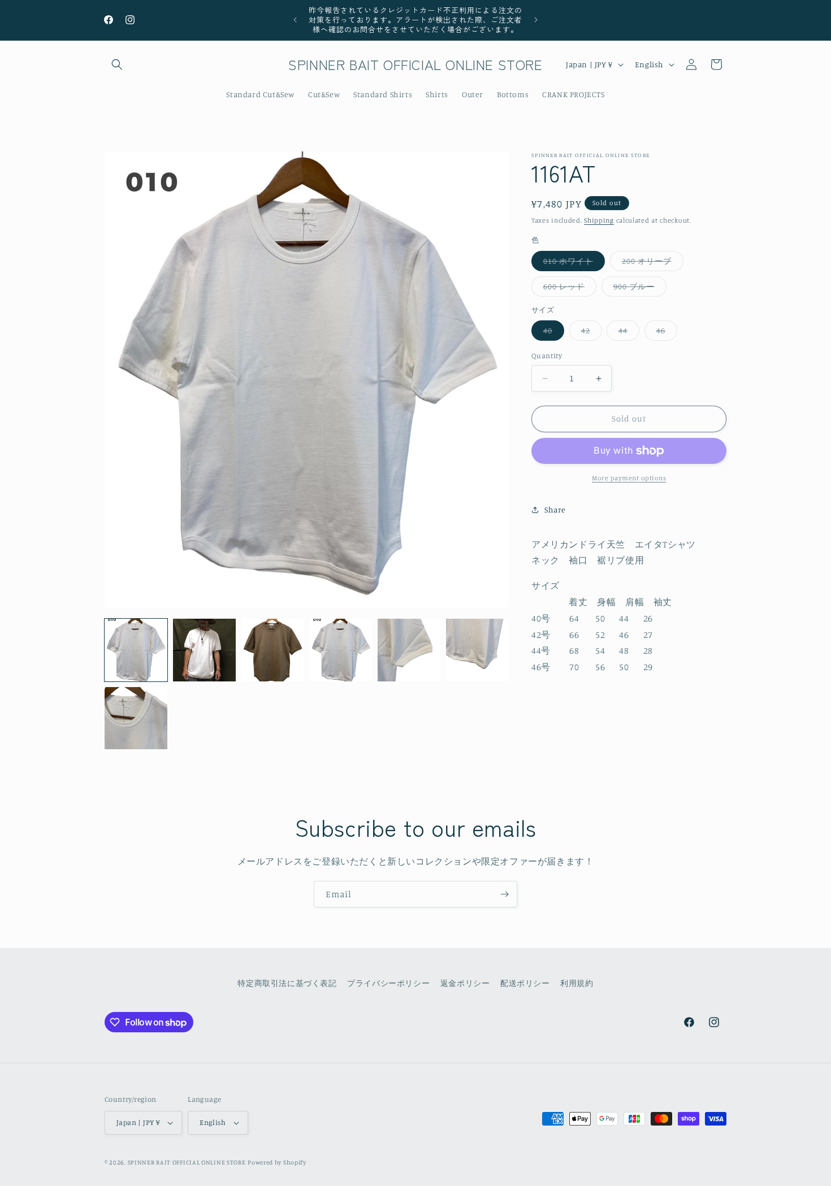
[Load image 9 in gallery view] (477, 650)
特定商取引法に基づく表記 (286, 983)
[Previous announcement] (295, 20)
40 (553, 333)
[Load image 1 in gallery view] (136, 650)
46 (666, 333)
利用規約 (576, 983)
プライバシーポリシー (388, 983)
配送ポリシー (525, 983)
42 (591, 333)
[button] (117, 64)
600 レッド (569, 289)
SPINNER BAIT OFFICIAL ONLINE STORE (187, 1162)
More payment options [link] (629, 477)
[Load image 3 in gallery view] (272, 650)
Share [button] (555, 510)
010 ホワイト (574, 263)
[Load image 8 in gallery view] (409, 650)
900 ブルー (639, 289)
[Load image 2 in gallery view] (204, 650)
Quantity (546, 355)
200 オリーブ (652, 263)
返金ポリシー (465, 983)
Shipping (599, 220)
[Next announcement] (535, 20)
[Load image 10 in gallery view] (136, 718)
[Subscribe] (504, 894)
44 (628, 333)
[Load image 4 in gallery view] (341, 650)
